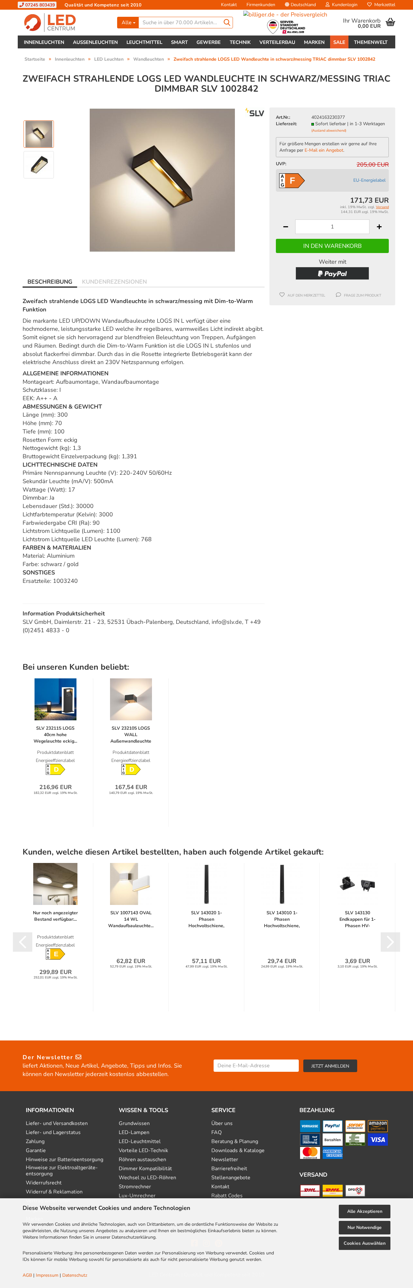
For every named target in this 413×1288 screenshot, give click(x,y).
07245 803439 (39, 5)
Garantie (36, 1151)
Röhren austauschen (142, 1160)
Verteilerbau (277, 42)
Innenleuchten (44, 42)
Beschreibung (49, 282)
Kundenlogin (343, 5)
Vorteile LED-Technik (143, 1151)
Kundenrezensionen (114, 282)
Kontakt (229, 5)
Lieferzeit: (286, 124)
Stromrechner (135, 1187)
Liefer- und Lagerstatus (53, 1133)
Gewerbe (208, 42)
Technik (240, 42)
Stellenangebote (230, 1178)
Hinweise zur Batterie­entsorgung (64, 1160)
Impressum (47, 1275)
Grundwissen (134, 1124)
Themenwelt (371, 42)
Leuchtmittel (144, 42)
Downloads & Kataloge (238, 1151)
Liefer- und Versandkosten (57, 1124)
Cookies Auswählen (365, 1243)
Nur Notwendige (365, 1227)
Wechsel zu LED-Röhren (147, 1178)
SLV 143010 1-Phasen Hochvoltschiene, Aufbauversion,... (282, 919)
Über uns (222, 1124)
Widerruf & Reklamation (54, 1192)
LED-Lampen (134, 1133)
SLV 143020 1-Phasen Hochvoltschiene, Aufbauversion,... (206, 919)
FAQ (216, 1133)
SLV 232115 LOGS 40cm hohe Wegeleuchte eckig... (55, 734)
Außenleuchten (95, 42)
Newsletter (224, 1160)
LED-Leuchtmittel (140, 1142)
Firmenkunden (261, 5)
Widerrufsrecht (44, 1183)
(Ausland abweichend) (328, 130)
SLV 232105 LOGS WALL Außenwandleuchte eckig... (130, 735)
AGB (27, 1275)
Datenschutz (74, 1275)
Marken (314, 42)
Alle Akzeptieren (364, 1211)
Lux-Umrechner (137, 1196)
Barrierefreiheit (229, 1169)
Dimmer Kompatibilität (145, 1169)
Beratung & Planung (234, 1142)
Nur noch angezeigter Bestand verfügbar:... (55, 916)
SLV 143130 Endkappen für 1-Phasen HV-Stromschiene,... (357, 919)
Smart (179, 42)
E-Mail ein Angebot (324, 150)
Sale (339, 42)
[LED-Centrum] (65, 22)
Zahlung (35, 1142)
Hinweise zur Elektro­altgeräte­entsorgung (62, 1171)
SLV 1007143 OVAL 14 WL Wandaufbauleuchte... (131, 919)
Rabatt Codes (227, 1196)
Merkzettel (383, 5)
